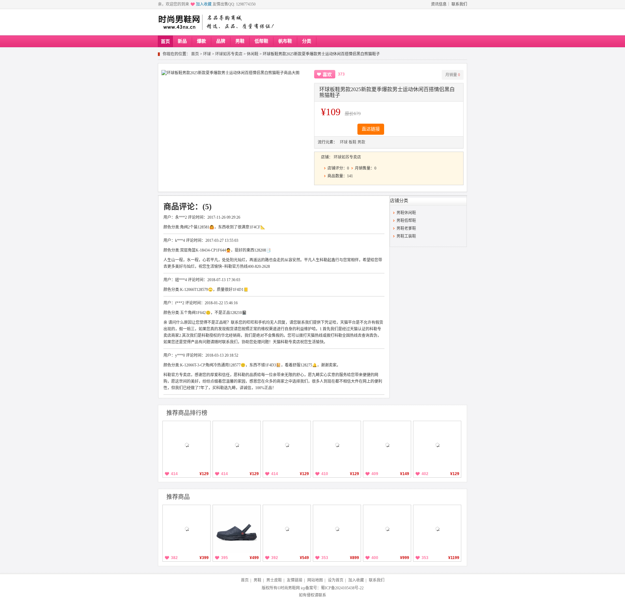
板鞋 (352, 142)
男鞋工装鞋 (406, 236)
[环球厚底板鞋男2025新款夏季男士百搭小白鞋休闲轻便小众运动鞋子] (337, 445)
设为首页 (335, 580)
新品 (182, 41)
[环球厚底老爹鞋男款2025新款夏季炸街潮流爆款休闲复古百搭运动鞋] (387, 445)
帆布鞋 (285, 41)
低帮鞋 (261, 41)
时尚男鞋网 (290, 588)
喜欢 (327, 74)
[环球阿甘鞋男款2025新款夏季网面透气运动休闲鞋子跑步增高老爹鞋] (236, 445)
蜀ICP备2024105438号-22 (342, 588)
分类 (306, 41)
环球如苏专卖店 (229, 54)
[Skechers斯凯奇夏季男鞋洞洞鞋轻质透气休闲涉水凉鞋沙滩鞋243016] (236, 529)
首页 (165, 41)
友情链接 (294, 580)
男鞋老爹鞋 (406, 228)
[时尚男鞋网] (179, 22)
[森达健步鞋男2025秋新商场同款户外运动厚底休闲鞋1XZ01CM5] (437, 529)
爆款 (201, 41)
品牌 (220, 41)
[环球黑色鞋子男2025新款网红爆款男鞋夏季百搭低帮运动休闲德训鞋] (186, 445)
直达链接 (371, 129)
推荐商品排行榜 (186, 413)
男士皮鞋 (274, 580)
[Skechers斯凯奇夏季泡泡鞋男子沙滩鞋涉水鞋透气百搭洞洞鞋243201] (186, 529)
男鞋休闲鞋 (406, 213)
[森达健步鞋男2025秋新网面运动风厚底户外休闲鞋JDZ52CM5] (337, 529)
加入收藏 (204, 4)
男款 (361, 142)
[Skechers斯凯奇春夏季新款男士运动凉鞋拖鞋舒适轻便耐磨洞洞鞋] (287, 529)
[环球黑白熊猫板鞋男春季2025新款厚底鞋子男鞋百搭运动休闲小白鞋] (287, 445)
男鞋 (239, 41)
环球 (207, 54)
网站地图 (315, 580)
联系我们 (459, 4)
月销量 (452, 75)
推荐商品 (178, 497)
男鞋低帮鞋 (406, 220)
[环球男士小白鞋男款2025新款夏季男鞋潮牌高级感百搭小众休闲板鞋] (437, 445)
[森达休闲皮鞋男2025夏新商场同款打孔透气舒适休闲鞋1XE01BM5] (387, 529)
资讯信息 (439, 4)
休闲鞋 (252, 54)
